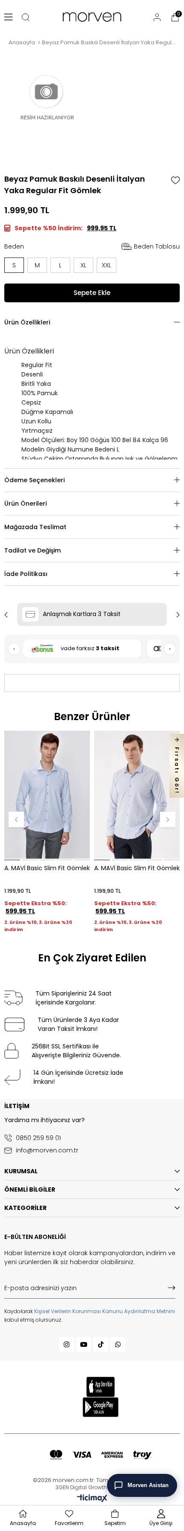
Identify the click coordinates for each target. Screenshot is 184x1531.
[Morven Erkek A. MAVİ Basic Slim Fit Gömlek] (137, 795)
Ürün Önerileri (25, 503)
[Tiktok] (100, 1344)
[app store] (100, 1387)
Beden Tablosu (157, 246)
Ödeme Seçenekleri (34, 480)
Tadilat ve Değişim (32, 550)
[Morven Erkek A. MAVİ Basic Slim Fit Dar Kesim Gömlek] (47, 795)
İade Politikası (25, 574)
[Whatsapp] (117, 1344)
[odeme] (100, 1455)
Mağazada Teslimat (35, 527)
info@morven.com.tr (47, 1150)
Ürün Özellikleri (27, 322)
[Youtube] (83, 1344)
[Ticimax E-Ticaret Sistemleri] (92, 1498)
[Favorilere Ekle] (175, 180)
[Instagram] (66, 1344)
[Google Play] (101, 1407)
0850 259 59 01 (38, 1138)
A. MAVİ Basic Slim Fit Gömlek (47, 868)
